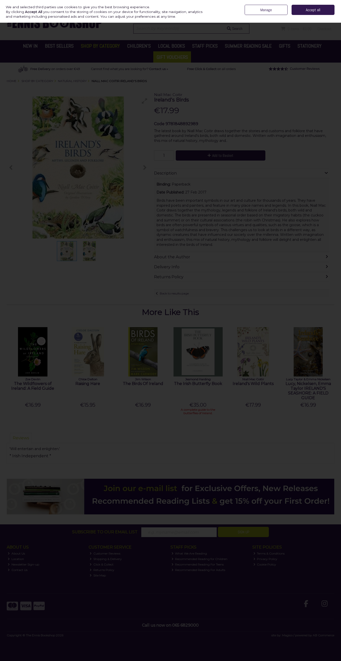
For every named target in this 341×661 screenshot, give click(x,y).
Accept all (313, 9)
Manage (266, 9)
